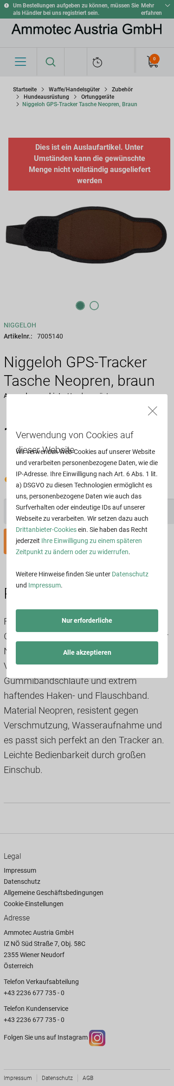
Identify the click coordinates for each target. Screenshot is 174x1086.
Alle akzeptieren (87, 652)
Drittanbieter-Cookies (46, 529)
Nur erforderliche (87, 620)
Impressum (44, 585)
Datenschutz (130, 574)
